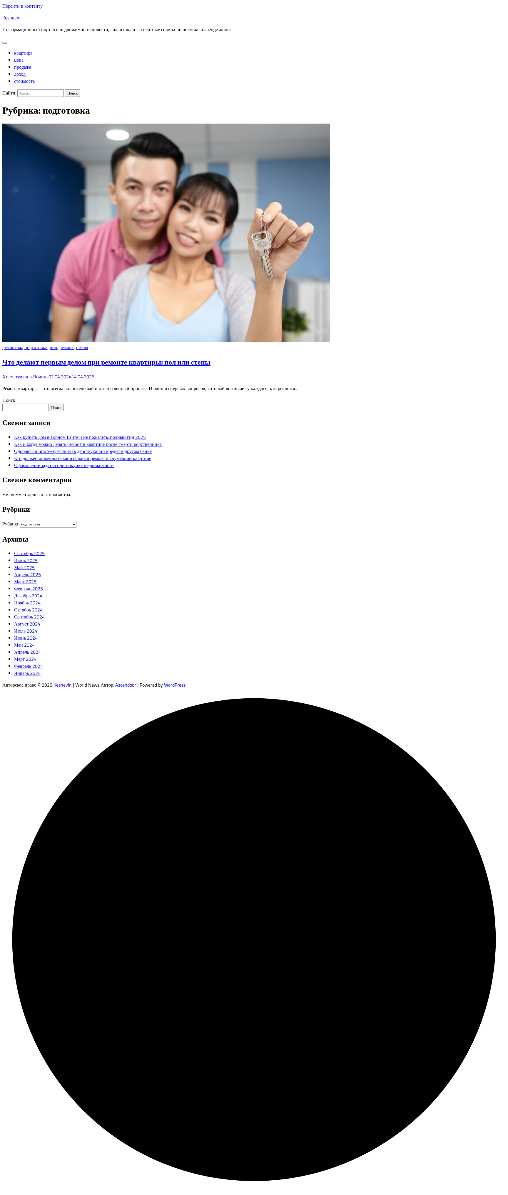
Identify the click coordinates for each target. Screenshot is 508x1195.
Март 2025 (25, 581)
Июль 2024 (25, 630)
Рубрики (11, 523)
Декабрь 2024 (28, 595)
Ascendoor (125, 684)
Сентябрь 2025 (29, 553)
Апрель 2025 (27, 574)
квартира (23, 52)
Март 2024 (25, 659)
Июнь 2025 (26, 560)
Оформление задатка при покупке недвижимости (64, 465)
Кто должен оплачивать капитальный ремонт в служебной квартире (82, 458)
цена (19, 59)
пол (53, 347)
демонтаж (12, 347)
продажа (22, 66)
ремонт (66, 347)
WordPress (175, 684)
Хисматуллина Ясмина (25, 376)
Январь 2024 (27, 673)
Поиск (8, 400)
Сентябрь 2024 (29, 616)
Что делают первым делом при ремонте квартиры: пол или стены (106, 362)
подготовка (35, 347)
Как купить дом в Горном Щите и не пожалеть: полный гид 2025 (80, 437)
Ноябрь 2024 (27, 602)
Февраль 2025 (28, 588)
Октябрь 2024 (28, 609)
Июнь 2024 (26, 637)
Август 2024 (27, 623)
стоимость (24, 81)
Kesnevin (11, 17)
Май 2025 (24, 567)
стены (82, 347)
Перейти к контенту (22, 5)
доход (20, 73)
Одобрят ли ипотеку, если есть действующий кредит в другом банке (83, 451)
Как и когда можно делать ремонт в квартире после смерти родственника (88, 444)
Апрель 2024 (27, 651)
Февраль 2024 (28, 666)
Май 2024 (24, 644)
